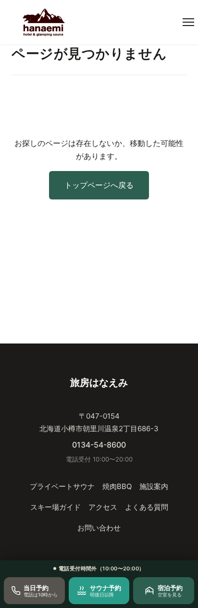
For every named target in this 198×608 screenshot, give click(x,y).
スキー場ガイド (55, 507)
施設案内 (153, 486)
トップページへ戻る (99, 185)
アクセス (102, 507)
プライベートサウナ (62, 486)
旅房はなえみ (99, 382)
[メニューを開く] (188, 22)
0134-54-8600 (99, 444)
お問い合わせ (99, 527)
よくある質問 (146, 507)
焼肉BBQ (117, 486)
